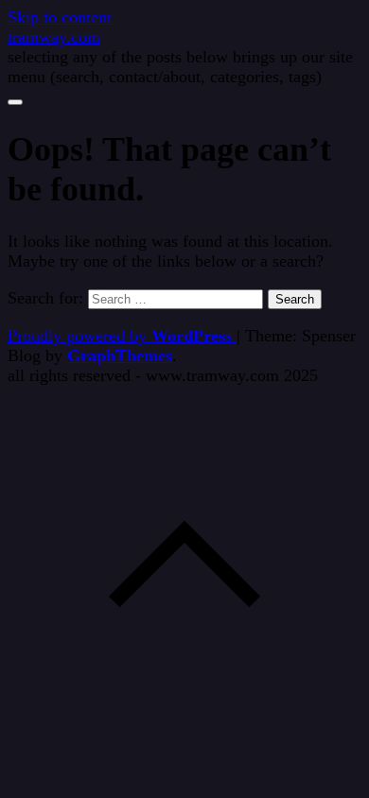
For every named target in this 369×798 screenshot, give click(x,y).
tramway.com (54, 36)
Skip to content (60, 17)
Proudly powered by (120, 335)
